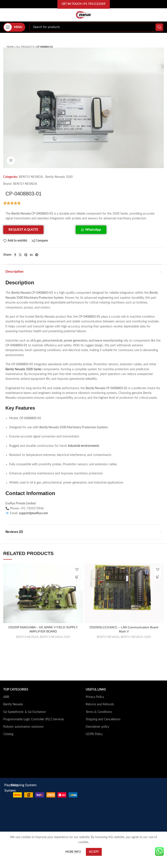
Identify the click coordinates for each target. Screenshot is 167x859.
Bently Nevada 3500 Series (23, 369)
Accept (94, 852)
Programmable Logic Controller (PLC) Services (33, 719)
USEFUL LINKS (96, 689)
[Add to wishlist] (77, 569)
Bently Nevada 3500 (59, 176)
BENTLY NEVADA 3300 (55, 637)
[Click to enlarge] (11, 160)
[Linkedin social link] (31, 255)
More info (73, 852)
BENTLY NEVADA (31, 176)
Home (10, 47)
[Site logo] (83, 14)
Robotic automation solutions (23, 726)
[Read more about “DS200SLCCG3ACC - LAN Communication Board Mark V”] (158, 577)
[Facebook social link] (15, 255)
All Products (25, 47)
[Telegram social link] (37, 255)
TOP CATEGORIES (15, 689)
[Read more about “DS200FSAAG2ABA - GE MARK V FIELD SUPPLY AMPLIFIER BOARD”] (77, 577)
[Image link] (45, 794)
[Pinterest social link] (26, 255)
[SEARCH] (159, 27)
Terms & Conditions (99, 712)
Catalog (8, 734)
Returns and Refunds (100, 704)
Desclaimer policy (97, 726)
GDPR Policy (94, 734)
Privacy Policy (95, 697)
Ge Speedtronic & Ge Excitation (24, 712)
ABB (6, 697)
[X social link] (20, 255)
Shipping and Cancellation (103, 719)
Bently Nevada (13, 704)
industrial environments (83, 445)
